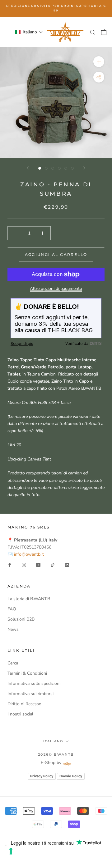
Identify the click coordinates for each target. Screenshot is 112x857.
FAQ (11, 609)
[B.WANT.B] (65, 32)
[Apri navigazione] (9, 31)
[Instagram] (24, 564)
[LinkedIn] (67, 564)
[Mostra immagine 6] (72, 168)
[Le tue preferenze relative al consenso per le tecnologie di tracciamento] (11, 851)
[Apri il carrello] (103, 32)
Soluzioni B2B (21, 619)
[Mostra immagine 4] (59, 168)
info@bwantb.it (29, 554)
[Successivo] (84, 168)
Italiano (53, 741)
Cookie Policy (70, 776)
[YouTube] (38, 564)
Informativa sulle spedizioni (33, 683)
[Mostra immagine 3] (52, 168)
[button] (29, 32)
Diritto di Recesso (24, 704)
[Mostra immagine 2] (46, 168)
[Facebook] (9, 564)
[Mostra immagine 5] (65, 168)
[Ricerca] (93, 32)
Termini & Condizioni (27, 673)
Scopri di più (22, 343)
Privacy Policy (41, 776)
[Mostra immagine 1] (39, 168)
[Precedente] (28, 168)
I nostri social (20, 714)
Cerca (12, 663)
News (13, 629)
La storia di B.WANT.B (28, 599)
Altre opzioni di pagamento (56, 288)
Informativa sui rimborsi (30, 694)
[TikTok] (52, 564)
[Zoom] (98, 61)
